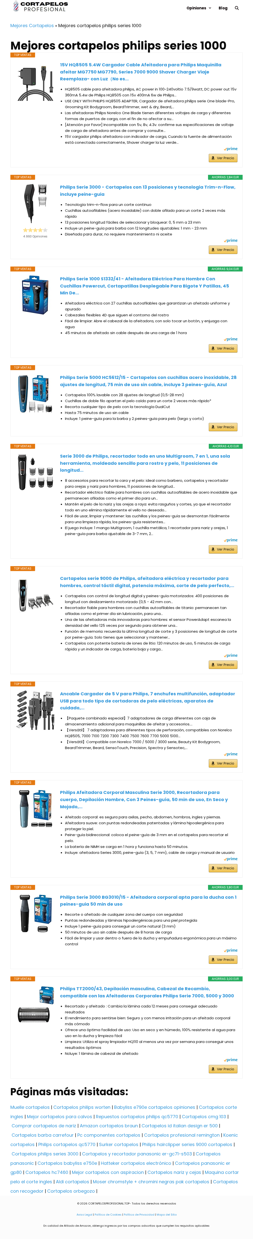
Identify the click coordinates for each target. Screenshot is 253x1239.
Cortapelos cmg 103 (204, 1116)
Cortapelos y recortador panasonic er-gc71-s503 (137, 1154)
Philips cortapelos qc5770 (66, 1144)
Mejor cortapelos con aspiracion (108, 1172)
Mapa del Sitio (167, 1215)
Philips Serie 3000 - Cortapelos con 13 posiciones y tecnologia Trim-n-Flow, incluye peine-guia (147, 190)
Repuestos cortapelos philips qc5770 (137, 1116)
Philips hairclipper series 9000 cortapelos (187, 1144)
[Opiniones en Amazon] (35, 230)
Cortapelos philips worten (81, 1107)
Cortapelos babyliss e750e (67, 1163)
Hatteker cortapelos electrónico (136, 1163)
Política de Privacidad (139, 1215)
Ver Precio (225, 158)
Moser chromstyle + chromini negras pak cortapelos (151, 1182)
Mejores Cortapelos (32, 25)
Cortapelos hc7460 (46, 1172)
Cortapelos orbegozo (71, 1191)
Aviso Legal (84, 1215)
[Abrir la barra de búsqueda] (237, 8)
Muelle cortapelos (30, 1107)
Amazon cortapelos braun (109, 1126)
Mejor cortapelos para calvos (59, 1116)
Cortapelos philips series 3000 (45, 1154)
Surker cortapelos (118, 1144)
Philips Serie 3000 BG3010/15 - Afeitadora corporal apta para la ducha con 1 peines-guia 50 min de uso (148, 900)
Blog (223, 8)
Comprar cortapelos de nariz (44, 1126)
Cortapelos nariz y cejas (174, 1172)
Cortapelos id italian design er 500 (180, 1126)
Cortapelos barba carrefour (43, 1135)
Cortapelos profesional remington (182, 1135)
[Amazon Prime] (230, 149)
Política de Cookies (108, 1215)
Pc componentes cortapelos (108, 1135)
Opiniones (196, 8)
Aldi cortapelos (72, 1182)
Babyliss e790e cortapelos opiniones (154, 1107)
